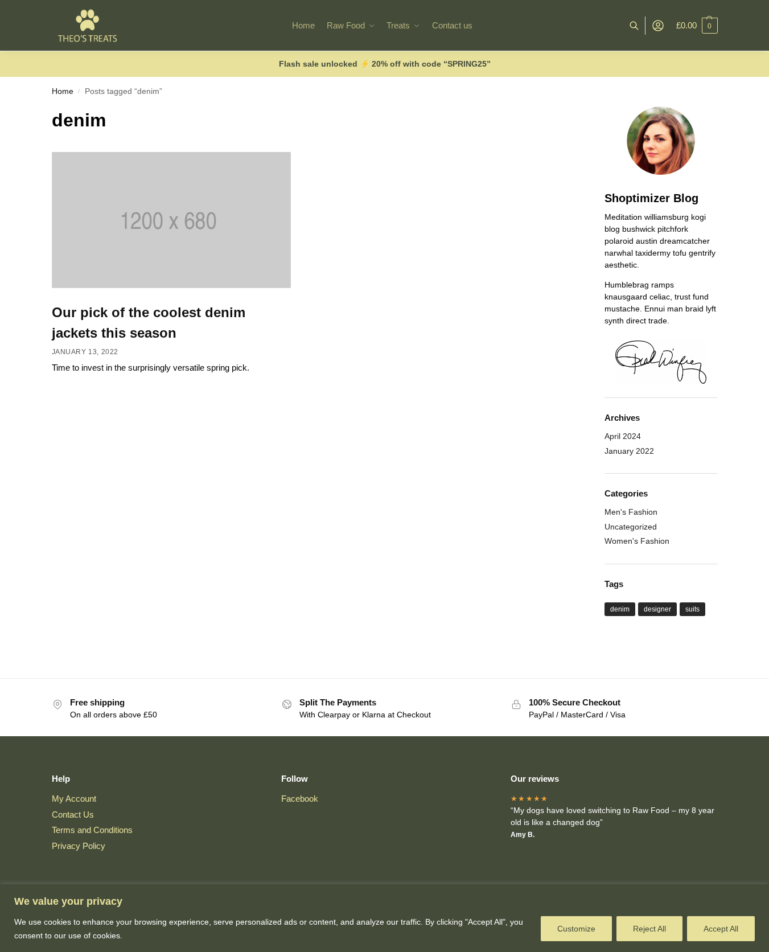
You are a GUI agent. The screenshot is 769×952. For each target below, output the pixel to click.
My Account (74, 798)
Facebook (299, 798)
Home (62, 91)
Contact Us (73, 814)
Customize (576, 928)
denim (620, 609)
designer (657, 609)
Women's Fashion (636, 540)
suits (692, 609)
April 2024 (622, 436)
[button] (697, 26)
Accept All (721, 928)
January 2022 (629, 451)
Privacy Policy (78, 846)
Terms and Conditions (92, 830)
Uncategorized (630, 526)
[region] (384, 918)
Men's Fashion (630, 511)
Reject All (649, 928)
